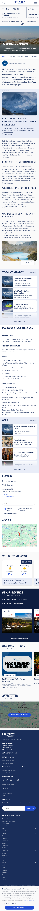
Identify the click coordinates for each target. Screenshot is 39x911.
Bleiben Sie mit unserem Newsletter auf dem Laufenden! (17, 803)
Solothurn (5, 850)
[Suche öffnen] (3, 2)
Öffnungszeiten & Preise (20, 56)
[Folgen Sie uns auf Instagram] (7, 780)
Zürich (4, 862)
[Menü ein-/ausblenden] (35, 2)
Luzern (4, 843)
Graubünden (5, 823)
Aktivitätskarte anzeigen (19, 715)
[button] (19, 903)
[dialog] (19, 898)
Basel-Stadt (5, 836)
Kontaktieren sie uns (8, 760)
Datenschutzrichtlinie (29, 900)
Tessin (4, 875)
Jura (3, 867)
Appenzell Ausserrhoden (9, 819)
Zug (3, 860)
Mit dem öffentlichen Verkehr (26, 509)
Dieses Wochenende (9, 599)
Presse (4, 790)
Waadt (4, 879)
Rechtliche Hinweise (7, 763)
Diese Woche (23, 599)
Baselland (5, 838)
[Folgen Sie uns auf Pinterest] (18, 780)
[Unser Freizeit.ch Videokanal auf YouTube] (11, 780)
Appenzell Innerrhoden (8, 821)
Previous (23, 262)
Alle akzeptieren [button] (19, 908)
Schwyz (4, 853)
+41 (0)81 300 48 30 (8, 497)
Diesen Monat (7, 603)
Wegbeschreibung (10, 514)
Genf (3, 877)
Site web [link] (5, 494)
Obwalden (5, 845)
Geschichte (5, 788)
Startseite (5, 21)
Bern (3, 828)
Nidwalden (5, 826)
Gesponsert (5, 91)
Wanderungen (15, 21)
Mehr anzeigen (19, 321)
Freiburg (4, 870)
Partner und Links (7, 793)
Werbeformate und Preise (9, 770)
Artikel (5, 56)
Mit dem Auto (9, 509)
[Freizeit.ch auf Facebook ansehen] (3, 780)
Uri (3, 858)
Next (31, 262)
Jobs (3, 795)
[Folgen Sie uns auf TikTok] (14, 780)
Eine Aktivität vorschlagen (9, 773)
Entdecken (8, 134)
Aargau (4, 833)
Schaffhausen (6, 831)
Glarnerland (5, 840)
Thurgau (4, 855)
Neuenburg (5, 872)
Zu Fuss (22, 22)
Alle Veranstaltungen (19, 638)
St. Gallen (4, 848)
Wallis (3, 865)
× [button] (37, 888)
